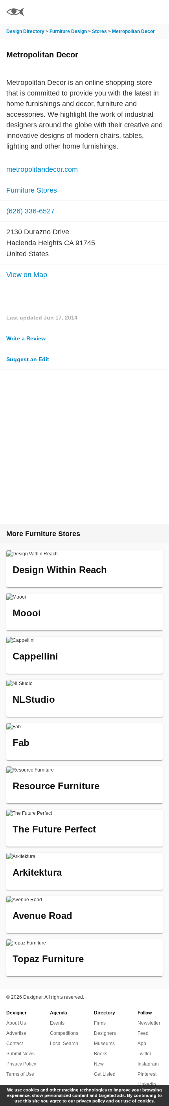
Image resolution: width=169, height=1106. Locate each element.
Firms (100, 1023)
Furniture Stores (31, 190)
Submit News (20, 1053)
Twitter (144, 1053)
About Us (16, 1023)
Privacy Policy (21, 1064)
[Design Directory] (15, 12)
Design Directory (25, 31)
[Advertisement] (84, 447)
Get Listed (105, 1074)
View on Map (26, 275)
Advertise (16, 1033)
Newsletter (149, 1023)
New (99, 1064)
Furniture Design (68, 31)
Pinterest (147, 1074)
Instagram (148, 1064)
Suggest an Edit (27, 359)
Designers (105, 1033)
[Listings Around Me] (137, 11)
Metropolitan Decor (133, 31)
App (142, 1043)
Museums (104, 1043)
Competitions (64, 1033)
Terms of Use (20, 1074)
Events (57, 1023)
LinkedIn (147, 1084)
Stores (99, 31)
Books (100, 1053)
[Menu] (158, 11)
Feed (143, 1033)
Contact (14, 1043)
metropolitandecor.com (42, 169)
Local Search (64, 1043)
